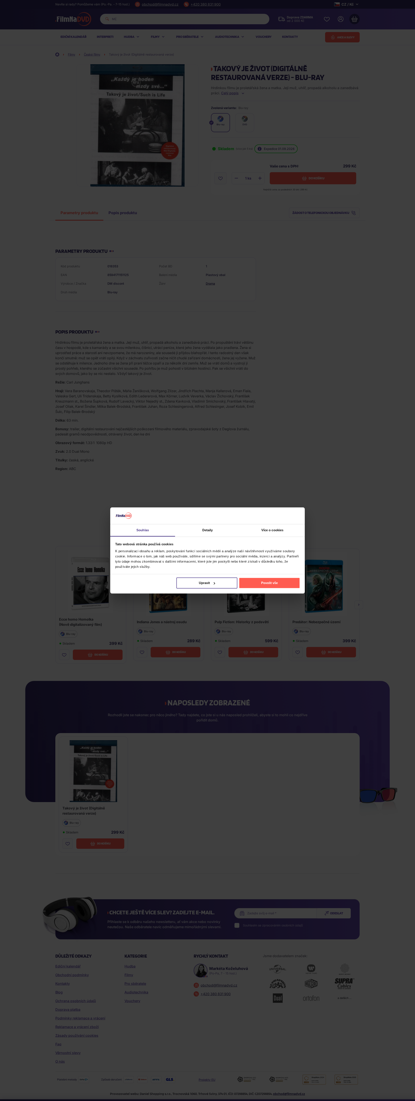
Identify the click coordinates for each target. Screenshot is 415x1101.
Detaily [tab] (207, 530)
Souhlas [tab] (142, 530)
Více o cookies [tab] (272, 530)
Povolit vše (269, 583)
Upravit (204, 583)
